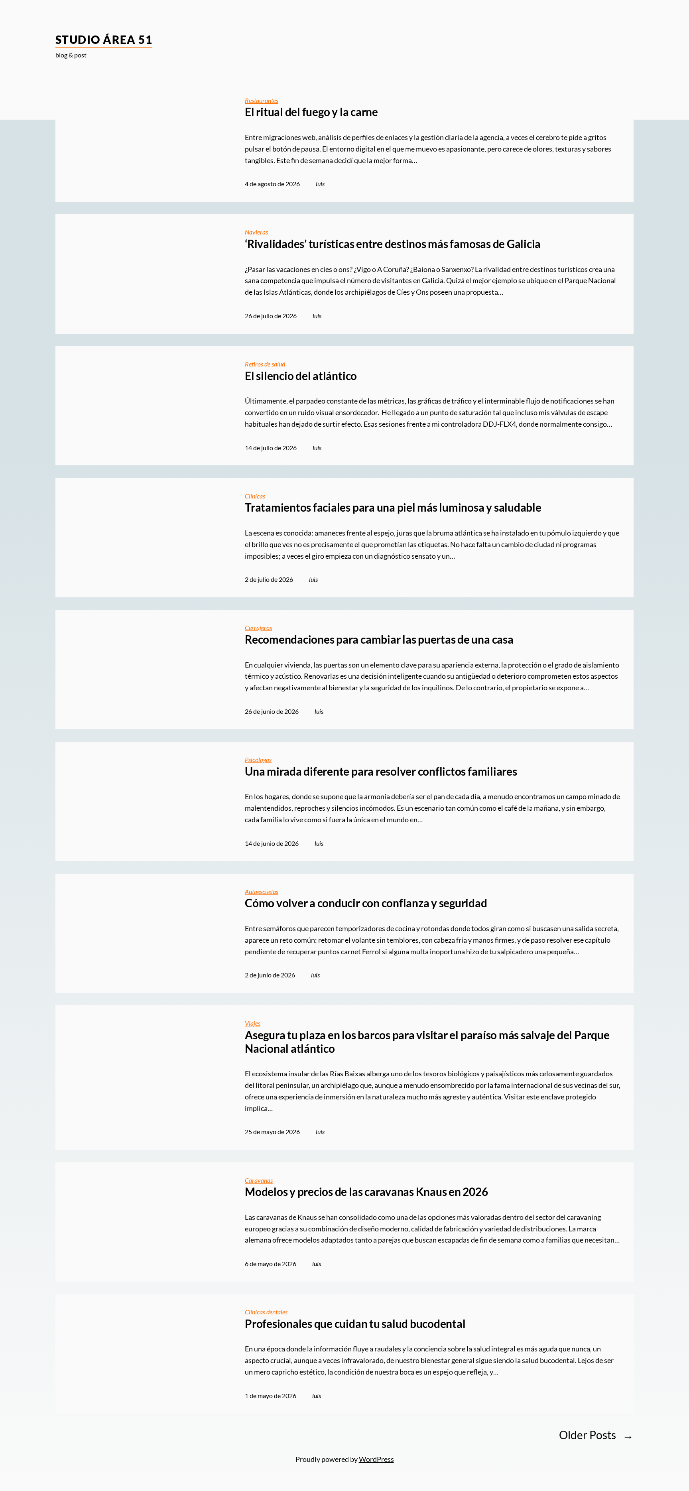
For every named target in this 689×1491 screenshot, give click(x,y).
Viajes (252, 1023)
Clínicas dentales (266, 1312)
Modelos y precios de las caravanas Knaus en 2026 (366, 1191)
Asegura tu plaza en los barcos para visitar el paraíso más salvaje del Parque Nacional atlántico (427, 1041)
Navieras (256, 232)
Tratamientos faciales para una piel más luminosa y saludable (393, 507)
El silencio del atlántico (301, 375)
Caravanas (259, 1180)
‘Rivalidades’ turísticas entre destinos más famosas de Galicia (393, 243)
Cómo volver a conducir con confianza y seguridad (366, 903)
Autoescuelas (261, 891)
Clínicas (255, 496)
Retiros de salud (265, 364)
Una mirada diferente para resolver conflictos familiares (381, 771)
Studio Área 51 (103, 39)
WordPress (376, 1459)
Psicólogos (258, 759)
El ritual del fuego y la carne (311, 111)
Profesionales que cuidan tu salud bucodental (355, 1323)
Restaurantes (261, 100)
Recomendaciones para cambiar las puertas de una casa (379, 639)
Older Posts (596, 1435)
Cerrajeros (258, 627)
